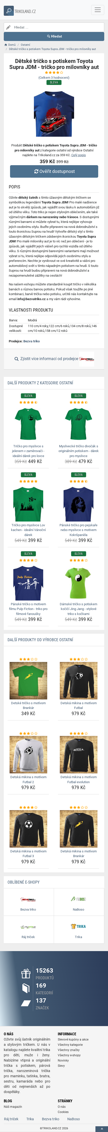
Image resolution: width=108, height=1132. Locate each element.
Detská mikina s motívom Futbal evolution (79, 779)
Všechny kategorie (70, 1045)
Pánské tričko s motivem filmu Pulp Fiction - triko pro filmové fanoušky (28, 609)
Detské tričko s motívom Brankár (28, 705)
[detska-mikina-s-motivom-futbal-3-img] (28, 829)
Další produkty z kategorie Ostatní (40, 383)
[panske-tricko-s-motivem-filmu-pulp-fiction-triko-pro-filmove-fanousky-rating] (28, 560)
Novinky (63, 1060)
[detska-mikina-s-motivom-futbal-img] (78, 680)
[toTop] (101, 1129)
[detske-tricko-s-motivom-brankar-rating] (28, 659)
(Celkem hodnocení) (54, 77)
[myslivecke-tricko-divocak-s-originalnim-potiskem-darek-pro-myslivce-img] (78, 424)
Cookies (63, 1112)
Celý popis (78, 155)
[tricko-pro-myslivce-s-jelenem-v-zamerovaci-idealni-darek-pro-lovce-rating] (28, 402)
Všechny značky (69, 1050)
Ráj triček (11, 1119)
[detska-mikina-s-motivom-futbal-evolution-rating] (78, 733)
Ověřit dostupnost (57, 171)
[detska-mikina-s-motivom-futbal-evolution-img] (78, 754)
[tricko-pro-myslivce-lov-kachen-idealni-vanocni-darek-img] (28, 503)
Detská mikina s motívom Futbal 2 (28, 779)
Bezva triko (31, 341)
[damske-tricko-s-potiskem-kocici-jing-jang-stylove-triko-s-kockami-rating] (78, 560)
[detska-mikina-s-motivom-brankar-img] (78, 829)
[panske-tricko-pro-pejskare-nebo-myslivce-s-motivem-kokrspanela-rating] (78, 481)
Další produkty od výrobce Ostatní (40, 639)
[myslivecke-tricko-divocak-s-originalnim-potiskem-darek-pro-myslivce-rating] (78, 402)
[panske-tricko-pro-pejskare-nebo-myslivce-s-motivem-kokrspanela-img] (78, 503)
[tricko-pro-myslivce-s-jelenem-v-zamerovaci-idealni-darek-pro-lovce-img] (28, 424)
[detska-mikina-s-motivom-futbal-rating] (78, 659)
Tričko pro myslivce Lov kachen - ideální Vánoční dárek (28, 530)
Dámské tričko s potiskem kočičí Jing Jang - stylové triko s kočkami (78, 609)
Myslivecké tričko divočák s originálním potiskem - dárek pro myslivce (79, 451)
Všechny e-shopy (69, 1055)
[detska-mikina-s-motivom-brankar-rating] (78, 807)
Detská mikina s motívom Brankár (79, 853)
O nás (62, 1107)
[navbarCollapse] (97, 10)
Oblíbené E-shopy (23, 882)
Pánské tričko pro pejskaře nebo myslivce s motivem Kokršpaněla (78, 530)
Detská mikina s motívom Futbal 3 (28, 853)
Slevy (61, 1066)
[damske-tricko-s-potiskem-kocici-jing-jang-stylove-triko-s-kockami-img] (78, 581)
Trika (30, 1119)
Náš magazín (13, 1107)
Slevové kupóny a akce (73, 1039)
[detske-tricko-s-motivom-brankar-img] (28, 680)
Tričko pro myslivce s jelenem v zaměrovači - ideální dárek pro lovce (28, 451)
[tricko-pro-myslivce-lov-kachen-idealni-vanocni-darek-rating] (28, 481)
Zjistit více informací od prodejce (49, 359)
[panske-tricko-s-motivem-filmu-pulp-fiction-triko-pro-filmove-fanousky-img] (28, 581)
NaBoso (73, 1119)
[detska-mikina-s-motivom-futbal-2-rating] (28, 733)
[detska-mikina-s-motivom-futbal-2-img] (28, 754)
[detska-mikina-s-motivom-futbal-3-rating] (28, 807)
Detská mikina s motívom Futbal (79, 705)
